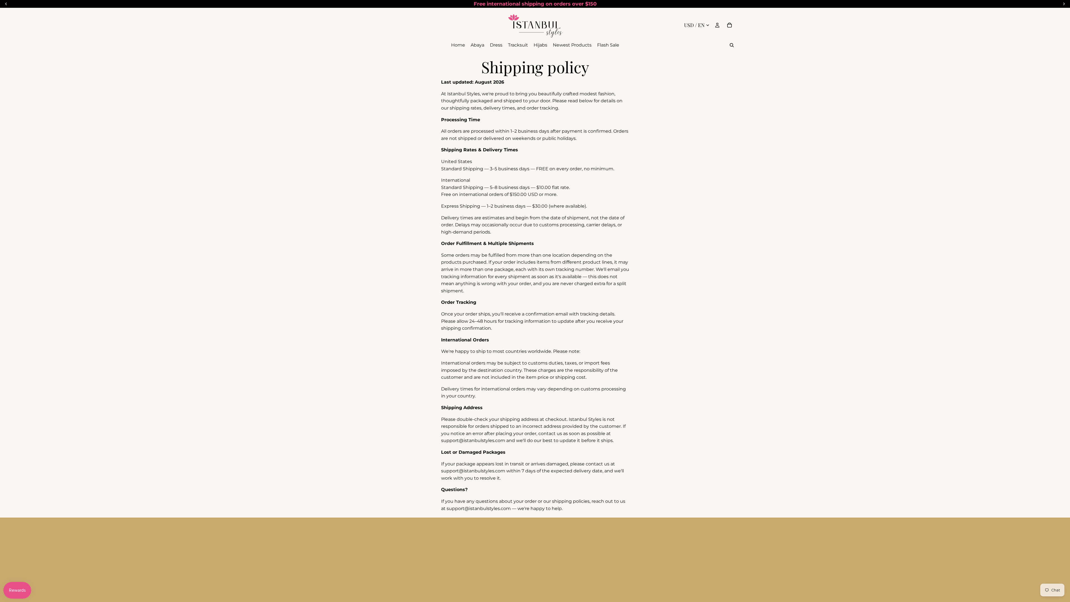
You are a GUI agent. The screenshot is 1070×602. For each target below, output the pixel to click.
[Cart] (729, 25)
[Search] (732, 45)
